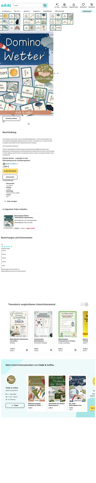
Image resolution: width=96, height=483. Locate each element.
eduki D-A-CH (5, 275)
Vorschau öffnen (11, 118)
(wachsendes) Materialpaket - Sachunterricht (39, 340)
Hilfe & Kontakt (59, 11)
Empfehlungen (47, 11)
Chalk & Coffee (11, 164)
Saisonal (26, 11)
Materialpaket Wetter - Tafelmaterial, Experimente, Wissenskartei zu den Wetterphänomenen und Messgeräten (23, 216)
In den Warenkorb (10, 171)
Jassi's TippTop (87, 343)
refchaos (12, 343)
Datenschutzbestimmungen (24, 297)
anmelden (7, 300)
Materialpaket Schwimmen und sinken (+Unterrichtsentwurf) (19, 340)
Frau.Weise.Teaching (40, 343)
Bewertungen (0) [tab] (6, 269)
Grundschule (6, 11)
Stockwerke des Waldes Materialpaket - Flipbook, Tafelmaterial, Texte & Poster (57, 404)
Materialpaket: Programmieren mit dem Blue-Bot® (66, 340)
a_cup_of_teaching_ (64, 343)
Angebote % (36, 11)
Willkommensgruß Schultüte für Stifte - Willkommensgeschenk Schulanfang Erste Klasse (36, 404)
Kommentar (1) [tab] (15, 269)
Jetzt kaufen (10, 177)
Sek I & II (16, 11)
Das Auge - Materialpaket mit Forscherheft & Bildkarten (75, 404)
